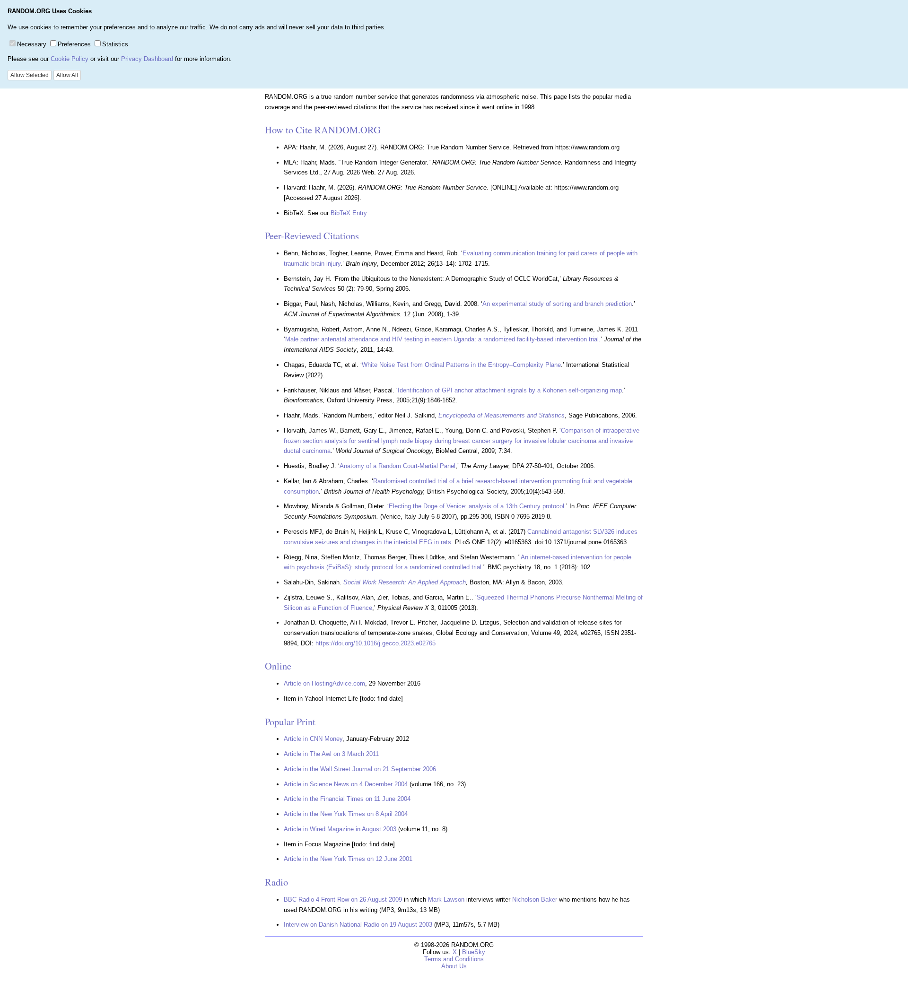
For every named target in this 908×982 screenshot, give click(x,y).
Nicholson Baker (534, 899)
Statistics (115, 44)
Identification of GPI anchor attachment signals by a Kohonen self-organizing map (510, 390)
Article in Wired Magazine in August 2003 (340, 829)
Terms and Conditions (454, 959)
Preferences (74, 44)
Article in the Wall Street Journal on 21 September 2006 (360, 769)
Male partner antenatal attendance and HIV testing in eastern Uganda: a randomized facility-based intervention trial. (443, 339)
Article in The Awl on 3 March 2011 (331, 753)
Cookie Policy (69, 58)
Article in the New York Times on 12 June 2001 (348, 858)
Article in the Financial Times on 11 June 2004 (347, 798)
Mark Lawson (446, 899)
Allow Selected (29, 75)
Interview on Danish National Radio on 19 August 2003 (358, 924)
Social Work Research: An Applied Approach (404, 582)
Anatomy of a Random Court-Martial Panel (397, 465)
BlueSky (473, 952)
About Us (454, 966)
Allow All (67, 75)
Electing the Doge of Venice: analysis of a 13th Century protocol (476, 506)
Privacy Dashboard (147, 58)
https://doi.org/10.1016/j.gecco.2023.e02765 (375, 643)
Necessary (31, 44)
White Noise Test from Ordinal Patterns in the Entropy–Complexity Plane (461, 364)
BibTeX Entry (349, 213)
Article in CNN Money (313, 738)
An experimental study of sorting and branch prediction (557, 303)
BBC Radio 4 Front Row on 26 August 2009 (343, 899)
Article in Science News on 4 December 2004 (346, 784)
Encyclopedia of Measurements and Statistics (501, 415)
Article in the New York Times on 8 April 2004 (346, 813)
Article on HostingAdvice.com (324, 683)
